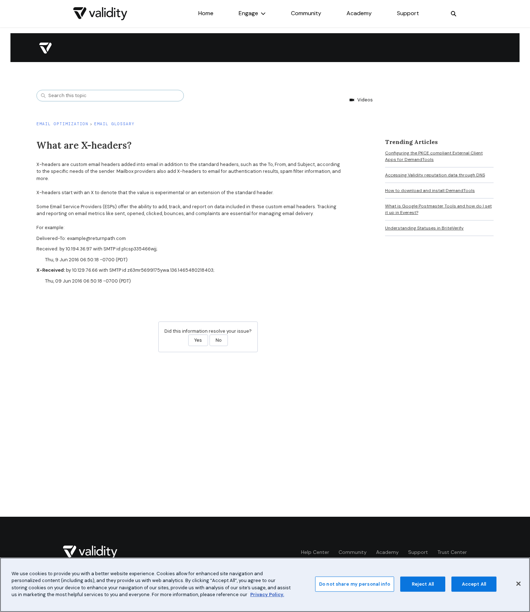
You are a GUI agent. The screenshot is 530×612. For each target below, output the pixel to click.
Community (306, 13)
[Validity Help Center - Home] (100, 13)
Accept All (474, 584)
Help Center (315, 552)
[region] (265, 585)
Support (408, 13)
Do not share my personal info (354, 584)
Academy (359, 13)
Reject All (423, 584)
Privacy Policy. (267, 594)
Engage (248, 13)
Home (205, 13)
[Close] (518, 584)
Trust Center (452, 552)
